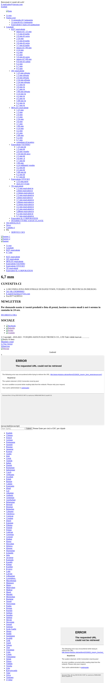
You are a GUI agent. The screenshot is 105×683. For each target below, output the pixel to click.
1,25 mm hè (21, 147)
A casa (9, 15)
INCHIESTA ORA (9, 315)
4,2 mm (19, 52)
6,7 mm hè (20, 177)
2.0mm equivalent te (24, 191)
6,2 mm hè (20, 174)
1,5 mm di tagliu (23, 34)
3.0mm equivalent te (24, 197)
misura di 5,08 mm (24, 59)
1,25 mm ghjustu (23, 73)
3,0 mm (19, 121)
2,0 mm (19, 114)
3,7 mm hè (20, 161)
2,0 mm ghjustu (22, 78)
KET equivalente (18, 29)
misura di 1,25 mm (24, 31)
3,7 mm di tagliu (23, 45)
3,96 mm (20, 126)
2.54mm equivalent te (25, 193)
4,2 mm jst (20, 96)
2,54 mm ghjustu (23, 80)
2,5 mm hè (20, 156)
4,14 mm (20, 50)
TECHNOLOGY (13, 223)
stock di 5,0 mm (22, 184)
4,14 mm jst (21, 94)
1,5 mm (19, 112)
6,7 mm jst (20, 105)
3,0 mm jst (20, 87)
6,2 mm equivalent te (24, 214)
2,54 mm (20, 38)
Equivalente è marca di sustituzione (25, 25)
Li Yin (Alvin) (7, 344)
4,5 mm (19, 55)
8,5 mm (19, 68)
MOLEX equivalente (19, 108)
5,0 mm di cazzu (23, 57)
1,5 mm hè (20, 149)
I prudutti (10, 27)
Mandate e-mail (7, 342)
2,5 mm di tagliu (23, 41)
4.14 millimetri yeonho (25, 165)
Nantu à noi (11, 18)
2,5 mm (19, 117)
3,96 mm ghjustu (23, 91)
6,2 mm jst (20, 103)
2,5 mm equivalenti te (25, 195)
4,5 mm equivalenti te (25, 209)
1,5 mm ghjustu (22, 75)
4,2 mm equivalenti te (25, 207)
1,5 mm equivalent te (24, 188)
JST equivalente (17, 71)
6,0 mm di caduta (23, 61)
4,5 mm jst (20, 98)
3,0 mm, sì (20, 158)
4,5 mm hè (20, 170)
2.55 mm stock (22, 181)
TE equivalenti (17, 186)
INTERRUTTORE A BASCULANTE (27, 221)
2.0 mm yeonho (22, 151)
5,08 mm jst (21, 101)
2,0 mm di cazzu (23, 36)
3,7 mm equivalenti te (25, 200)
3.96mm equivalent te (25, 202)
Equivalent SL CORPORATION (24, 218)
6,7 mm (19, 66)
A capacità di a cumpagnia (22, 22)
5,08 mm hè (21, 172)
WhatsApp (5, 346)
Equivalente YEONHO (20, 144)
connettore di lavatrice (25, 142)
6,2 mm (19, 64)
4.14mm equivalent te (25, 204)
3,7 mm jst (20, 89)
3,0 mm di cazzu (23, 43)
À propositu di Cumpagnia (22, 20)
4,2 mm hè (20, 168)
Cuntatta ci (10, 227)
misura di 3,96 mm (24, 48)
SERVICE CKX (18, 232)
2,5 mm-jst (20, 85)
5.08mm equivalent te (25, 211)
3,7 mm (19, 124)
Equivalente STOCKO (20, 179)
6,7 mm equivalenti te (25, 216)
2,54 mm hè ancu (23, 154)
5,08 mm (20, 135)
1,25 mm (20, 110)
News (8, 225)
